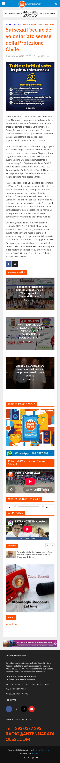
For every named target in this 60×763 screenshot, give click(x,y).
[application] (30, 506)
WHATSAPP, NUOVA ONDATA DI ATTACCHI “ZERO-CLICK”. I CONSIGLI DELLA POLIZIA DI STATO (30, 331)
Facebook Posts (13, 24)
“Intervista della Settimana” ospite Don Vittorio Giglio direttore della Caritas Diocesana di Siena (34, 554)
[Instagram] (24, 709)
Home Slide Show (31, 24)
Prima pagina (47, 24)
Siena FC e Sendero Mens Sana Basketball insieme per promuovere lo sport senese (30, 370)
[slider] (51, 506)
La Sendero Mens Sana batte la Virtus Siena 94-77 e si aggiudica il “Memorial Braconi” (30, 291)
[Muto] (47, 507)
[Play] (9, 507)
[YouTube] (31, 709)
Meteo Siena (11, 624)
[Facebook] (9, 709)
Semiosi (34, 753)
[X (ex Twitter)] (16, 709)
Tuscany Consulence (42, 750)
